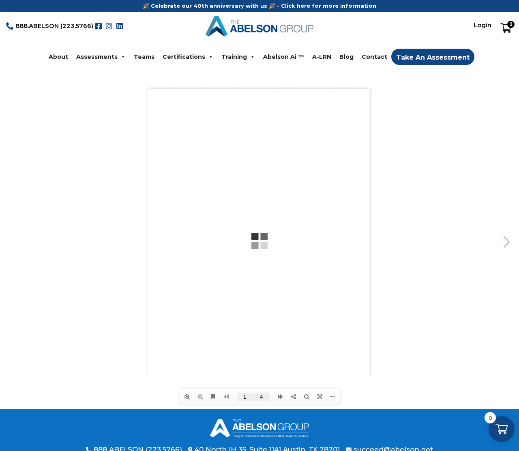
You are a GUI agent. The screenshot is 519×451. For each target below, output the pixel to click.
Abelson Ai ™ (283, 56)
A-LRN (321, 56)
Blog (346, 56)
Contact (374, 56)
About (58, 56)
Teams (144, 56)
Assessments (97, 56)
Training (234, 56)
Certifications (184, 56)
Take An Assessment (433, 57)
